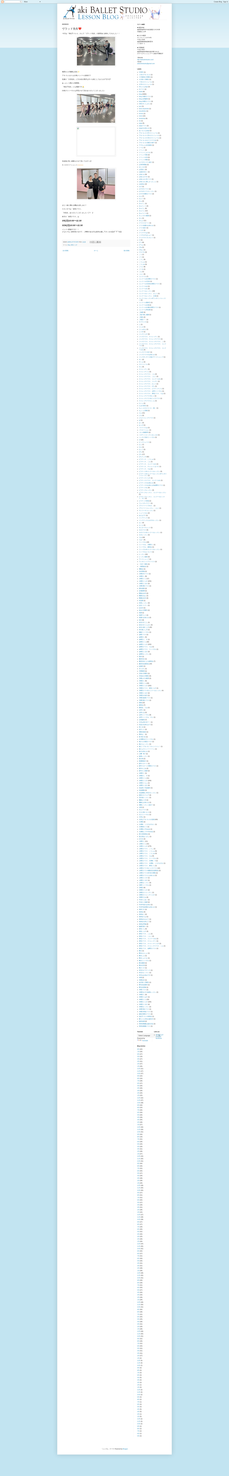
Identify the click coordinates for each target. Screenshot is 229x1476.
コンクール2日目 (144, 281)
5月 (138, 1056)
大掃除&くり (143, 827)
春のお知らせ (143, 751)
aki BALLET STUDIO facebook (159, 1036)
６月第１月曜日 (144, 79)
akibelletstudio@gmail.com (146, 63)
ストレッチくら (144, 372)
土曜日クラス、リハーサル (147, 858)
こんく (141, 274)
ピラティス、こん (144, 461)
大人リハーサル (144, 814)
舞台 (140, 951)
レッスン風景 (143, 557)
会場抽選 (142, 591)
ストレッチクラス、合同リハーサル (150, 391)
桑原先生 (142, 659)
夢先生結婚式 (143, 985)
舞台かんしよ (143, 953)
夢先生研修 (142, 987)
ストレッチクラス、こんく (147, 376)
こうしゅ (142, 262)
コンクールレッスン (145, 291)
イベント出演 (143, 157)
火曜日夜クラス (144, 586)
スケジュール (143, 364)
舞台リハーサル (144, 960)
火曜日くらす (143, 581)
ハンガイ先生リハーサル (147, 437)
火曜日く (142, 576)
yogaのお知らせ (144, 128)
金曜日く (142, 637)
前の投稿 (126, 250)
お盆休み (142, 184)
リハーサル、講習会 (145, 547)
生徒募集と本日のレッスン (147, 793)
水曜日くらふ (143, 783)
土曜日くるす (143, 880)
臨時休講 (142, 1021)
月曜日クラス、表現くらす (147, 688)
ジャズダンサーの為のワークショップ (151, 357)
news (140, 116)
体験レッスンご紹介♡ (146, 805)
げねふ (141, 250)
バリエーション (144, 430)
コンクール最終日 (144, 302)
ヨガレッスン (143, 535)
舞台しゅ (142, 956)
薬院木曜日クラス (144, 1014)
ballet (141, 91)
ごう (140, 257)
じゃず (141, 332)
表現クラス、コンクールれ (147, 938)
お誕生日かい (143, 172)
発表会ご (142, 914)
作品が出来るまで (144, 724)
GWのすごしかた (144, 104)
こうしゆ (142, 264)
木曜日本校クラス (144, 1011)
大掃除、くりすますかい (147, 824)
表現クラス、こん (144, 934)
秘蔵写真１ (142, 926)
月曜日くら (142, 683)
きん (140, 218)
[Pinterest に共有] (100, 242)
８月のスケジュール (145, 84)
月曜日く (142, 681)
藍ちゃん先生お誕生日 (146, 1019)
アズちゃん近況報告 (145, 145)
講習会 (141, 705)
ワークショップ (144, 559)
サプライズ (142, 322)
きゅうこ (142, 203)
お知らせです (143, 177)
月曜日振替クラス (144, 698)
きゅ (140, 201)
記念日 (141, 608)
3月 (138, 1061)
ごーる (141, 269)
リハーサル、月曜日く (146, 544)
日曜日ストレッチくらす (147, 895)
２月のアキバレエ (144, 75)
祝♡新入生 (142, 737)
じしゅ (141, 327)
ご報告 (141, 317)
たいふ (141, 403)
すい (140, 359)
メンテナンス (143, 518)
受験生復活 (142, 732)
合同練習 (142, 720)
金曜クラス (142, 634)
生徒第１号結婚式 (144, 788)
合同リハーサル (144, 715)
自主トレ (142, 729)
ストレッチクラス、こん (147, 374)
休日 (140, 620)
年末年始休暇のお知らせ (147, 907)
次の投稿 (65, 250)
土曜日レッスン (144, 883)
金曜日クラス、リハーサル (147, 649)
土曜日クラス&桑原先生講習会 (149, 870)
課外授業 (142, 588)
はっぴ (141, 425)
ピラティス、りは (144, 469)
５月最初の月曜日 (144, 77)
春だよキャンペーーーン (147, 749)
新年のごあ (142, 768)
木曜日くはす (143, 997)
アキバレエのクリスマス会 (147, 140)
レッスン (142, 554)
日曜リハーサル (144, 885)
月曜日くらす (143, 685)
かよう (141, 198)
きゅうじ (142, 211)
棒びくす (142, 968)
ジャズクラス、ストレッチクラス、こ (151, 341)
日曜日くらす (143, 890)
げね (140, 247)
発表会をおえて (144, 919)
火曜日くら (142, 578)
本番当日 (142, 980)
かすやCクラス (144, 189)
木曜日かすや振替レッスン (147, 992)
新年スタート (143, 763)
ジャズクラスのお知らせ (147, 354)
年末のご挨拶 (143, 902)
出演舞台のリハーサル (146, 739)
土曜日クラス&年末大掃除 (147, 873)
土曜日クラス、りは (145, 856)
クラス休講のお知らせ (146, 225)
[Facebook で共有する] (97, 242)
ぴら (140, 454)
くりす (141, 230)
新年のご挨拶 (143, 771)
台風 (140, 807)
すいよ (141, 362)
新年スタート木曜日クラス (147, 766)
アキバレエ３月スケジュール (148, 133)
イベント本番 (143, 160)
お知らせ (142, 174)
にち (140, 415)
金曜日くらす (143, 644)
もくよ (141, 525)
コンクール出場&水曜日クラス (149, 307)
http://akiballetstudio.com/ (145, 59)
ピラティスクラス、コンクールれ (149, 480)
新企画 (141, 758)
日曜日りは (142, 897)
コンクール (142, 276)
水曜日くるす (143, 785)
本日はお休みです (144, 975)
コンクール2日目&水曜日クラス (149, 284)
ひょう (141, 449)
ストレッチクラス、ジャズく (148, 381)
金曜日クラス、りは (145, 647)
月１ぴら (142, 669)
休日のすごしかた (144, 625)
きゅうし (142, 208)
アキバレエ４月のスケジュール (149, 135)
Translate (145, 1040)
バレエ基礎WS (143, 432)
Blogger (125, 1449)
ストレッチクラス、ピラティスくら (150, 388)
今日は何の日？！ (144, 722)
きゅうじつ (142, 213)
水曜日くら (142, 778)
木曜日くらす (143, 1002)
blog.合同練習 (143, 99)
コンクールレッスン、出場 (147, 296)
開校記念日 (142, 593)
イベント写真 (143, 155)
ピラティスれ (143, 487)
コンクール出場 (144, 305)
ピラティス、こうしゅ (146, 459)
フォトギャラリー (144, 503)
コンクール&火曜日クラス (147, 279)
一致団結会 (142, 566)
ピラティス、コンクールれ (147, 464)
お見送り (142, 169)
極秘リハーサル (144, 632)
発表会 (141, 912)
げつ (140, 242)
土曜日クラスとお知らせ (147, 875)
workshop (142, 118)
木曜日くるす (143, 1004)
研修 (140, 703)
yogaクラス (142, 126)
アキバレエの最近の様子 (147, 142)
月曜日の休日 (143, 695)
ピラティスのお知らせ (146, 483)
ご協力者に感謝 (144, 315)
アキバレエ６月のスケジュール (149, 138)
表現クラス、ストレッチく (147, 941)
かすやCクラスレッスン (146, 191)
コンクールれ (143, 288)
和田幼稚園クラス (144, 1026)
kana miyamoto (144, 109)
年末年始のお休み (144, 904)
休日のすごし (143, 622)
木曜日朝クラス (144, 1009)
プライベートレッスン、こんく (149, 508)
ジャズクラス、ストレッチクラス (149, 339)
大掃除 (141, 822)
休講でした (142, 615)
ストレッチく (143, 369)
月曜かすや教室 (144, 678)
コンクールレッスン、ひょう (148, 293)
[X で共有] (95, 242)
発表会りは (142, 917)
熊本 (140, 656)
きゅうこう (142, 206)
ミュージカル (143, 513)
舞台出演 (142, 965)
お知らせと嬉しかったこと (147, 182)
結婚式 (141, 666)
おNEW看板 (143, 164)
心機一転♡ (142, 754)
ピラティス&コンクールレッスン (149, 471)
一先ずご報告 (143, 564)
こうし (141, 259)
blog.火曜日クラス (145, 96)
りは (140, 537)
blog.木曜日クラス (145, 101)
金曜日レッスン (144, 654)
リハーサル (142, 542)
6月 (138, 1054)
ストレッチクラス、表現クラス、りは (151, 393)
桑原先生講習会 (144, 664)
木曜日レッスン (144, 1007)
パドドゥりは (143, 427)
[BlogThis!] (93, 242)
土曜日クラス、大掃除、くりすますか (151, 863)
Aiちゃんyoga (143, 87)
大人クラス (142, 810)
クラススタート (144, 223)
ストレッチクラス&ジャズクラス (149, 398)
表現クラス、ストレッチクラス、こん (151, 946)
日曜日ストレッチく (145, 892)
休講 (140, 613)
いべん (141, 147)
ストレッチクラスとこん (147, 401)
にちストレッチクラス (146, 418)
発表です (142, 909)
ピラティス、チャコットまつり (149, 466)
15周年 (141, 72)
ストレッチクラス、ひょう (147, 384)
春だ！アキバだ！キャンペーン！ (149, 746)
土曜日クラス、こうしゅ (147, 851)
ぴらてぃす (142, 457)
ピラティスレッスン (145, 490)
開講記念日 (142, 598)
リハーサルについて (145, 552)
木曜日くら (142, 999)
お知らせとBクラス (145, 179)
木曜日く (142, 994)
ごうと (141, 267)
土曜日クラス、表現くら (147, 865)
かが (140, 186)
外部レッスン (143, 603)
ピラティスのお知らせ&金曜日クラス (151, 485)
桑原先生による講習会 (146, 661)
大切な (141, 817)
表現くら (142, 929)
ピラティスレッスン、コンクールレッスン (152, 492)
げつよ (141, 245)
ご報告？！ (142, 319)
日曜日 (141, 887)
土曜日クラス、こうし (146, 849)
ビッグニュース (144, 442)
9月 (138, 1076)
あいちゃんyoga (144, 130)
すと (140, 367)
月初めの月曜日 (144, 676)
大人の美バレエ (144, 812)
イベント (142, 150)
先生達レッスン (144, 797)
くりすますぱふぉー (145, 235)
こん (140, 271)
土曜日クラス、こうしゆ (147, 853)
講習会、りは (143, 707)
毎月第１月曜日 (144, 982)
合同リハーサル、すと (146, 717)
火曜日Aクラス (143, 574)
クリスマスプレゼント (146, 237)
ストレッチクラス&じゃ (146, 396)
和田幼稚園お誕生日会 (146, 1024)
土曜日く (142, 841)
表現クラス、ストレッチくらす (149, 943)
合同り (141, 710)
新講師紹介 (142, 761)
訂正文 (141, 839)
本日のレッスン (144, 972)
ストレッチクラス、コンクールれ (149, 379)
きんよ (141, 220)
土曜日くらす (143, 846)
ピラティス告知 (144, 501)
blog (69, 245)
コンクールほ (143, 286)
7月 (138, 1051)
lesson (141, 113)
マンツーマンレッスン (146, 510)
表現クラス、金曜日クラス (147, 948)
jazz (140, 106)
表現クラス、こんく (145, 936)
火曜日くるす (143, 583)
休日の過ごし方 (144, 627)
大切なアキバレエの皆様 (147, 819)
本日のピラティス (144, 970)
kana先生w (142, 111)
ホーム (96, 250)
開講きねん (142, 596)
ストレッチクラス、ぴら (147, 386)
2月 (138, 1064)
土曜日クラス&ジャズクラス (148, 868)
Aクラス (141, 89)
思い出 (141, 727)
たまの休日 (142, 406)
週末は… (142, 734)
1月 (138, 1066)
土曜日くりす (143, 878)
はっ (140, 423)
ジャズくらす (143, 334)
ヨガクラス (142, 530)
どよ (140, 413)
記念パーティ (143, 605)
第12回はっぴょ (144, 836)
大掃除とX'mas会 (144, 829)
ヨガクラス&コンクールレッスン (149, 532)
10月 (138, 1073)
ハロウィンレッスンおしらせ (148, 435)
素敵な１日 (142, 800)
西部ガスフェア (144, 795)
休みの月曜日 (143, 610)
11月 (138, 1071)
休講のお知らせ (144, 617)
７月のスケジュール (145, 82)
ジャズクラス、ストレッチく (148, 336)
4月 (138, 1059)
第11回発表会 (143, 834)
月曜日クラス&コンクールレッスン (150, 690)
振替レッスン (143, 756)
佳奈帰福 (142, 571)
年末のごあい (143, 900)
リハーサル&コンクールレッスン (149, 549)
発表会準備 (142, 924)
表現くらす (74, 245)
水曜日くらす (143, 780)
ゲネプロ (142, 252)
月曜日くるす (143, 693)
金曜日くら (142, 642)
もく (140, 523)
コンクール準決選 (144, 310)
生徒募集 (142, 790)
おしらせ (142, 167)
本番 (140, 977)
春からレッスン (144, 744)
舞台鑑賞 (142, 963)
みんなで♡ (142, 515)
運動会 (141, 569)
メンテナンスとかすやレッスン (149, 520)
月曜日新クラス (144, 700)
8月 (138, 1049)
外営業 (141, 600)
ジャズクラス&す (144, 352)
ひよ (140, 447)
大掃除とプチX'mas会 (146, 831)
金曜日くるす (143, 651)
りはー (141, 540)
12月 (138, 1068)
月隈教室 (142, 671)
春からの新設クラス (145, 741)
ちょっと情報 (143, 410)
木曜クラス (142, 990)
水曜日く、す (143, 776)
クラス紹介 (142, 228)
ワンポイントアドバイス (147, 561)
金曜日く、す (143, 639)
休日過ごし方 (143, 630)
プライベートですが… (146, 505)
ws (140, 121)
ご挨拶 (141, 312)
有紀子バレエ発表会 (145, 1016)
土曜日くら (142, 844)
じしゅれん (142, 329)
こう (140, 254)
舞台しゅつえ (143, 958)
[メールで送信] (91, 242)
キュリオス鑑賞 (144, 215)
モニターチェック (144, 527)
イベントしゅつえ (144, 152)
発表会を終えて (144, 921)
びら (140, 452)
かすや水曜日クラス (145, 194)
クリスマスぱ (143, 233)
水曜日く (142, 773)
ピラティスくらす (144, 478)
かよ (140, 196)
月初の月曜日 (143, 673)
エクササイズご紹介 (145, 162)
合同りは (142, 712)
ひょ (140, 444)
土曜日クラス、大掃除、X (147, 861)
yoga (140, 123)
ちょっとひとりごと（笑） (147, 408)
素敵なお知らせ (144, 802)
